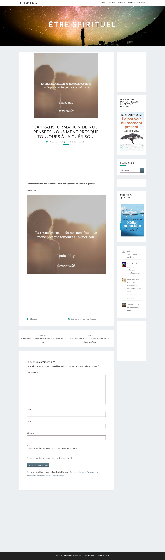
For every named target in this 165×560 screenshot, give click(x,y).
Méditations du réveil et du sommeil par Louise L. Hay (42, 338)
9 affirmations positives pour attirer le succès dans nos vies (89, 338)
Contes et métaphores (136, 3)
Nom (29, 409)
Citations (121, 3)
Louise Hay (84, 319)
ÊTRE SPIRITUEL (28, 2)
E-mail (30, 421)
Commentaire (33, 372)
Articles (112, 3)
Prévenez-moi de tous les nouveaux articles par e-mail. (49, 458)
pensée (93, 319)
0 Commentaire (79, 142)
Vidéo (103, 3)
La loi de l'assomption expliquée (132, 254)
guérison (74, 319)
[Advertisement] (66, 164)
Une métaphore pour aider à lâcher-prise (134, 308)
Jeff (67, 142)
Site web (30, 433)
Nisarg (106, 555)
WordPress (89, 555)
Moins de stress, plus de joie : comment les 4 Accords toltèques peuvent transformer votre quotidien (134, 288)
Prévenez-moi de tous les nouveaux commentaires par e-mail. (52, 448)
